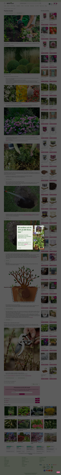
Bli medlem (21, 240)
